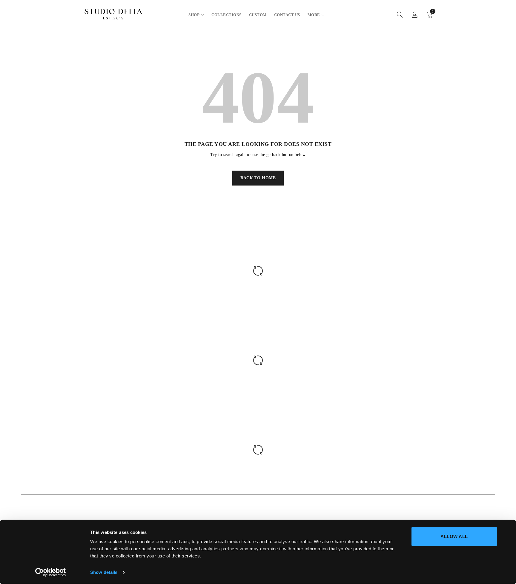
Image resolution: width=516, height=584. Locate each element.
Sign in (415, 15)
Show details (103, 572)
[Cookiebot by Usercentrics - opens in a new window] (50, 572)
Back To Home (258, 178)
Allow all (454, 536)
